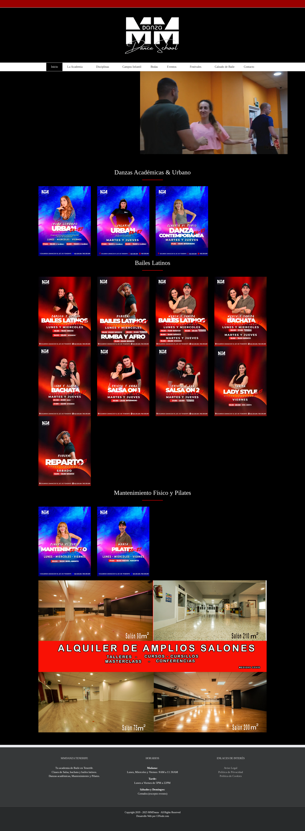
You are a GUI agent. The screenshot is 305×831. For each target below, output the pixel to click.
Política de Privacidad (230, 772)
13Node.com (162, 816)
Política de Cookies (231, 776)
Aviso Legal (230, 767)
